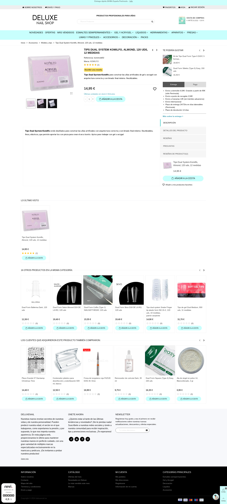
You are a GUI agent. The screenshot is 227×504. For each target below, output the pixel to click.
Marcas (71, 487)
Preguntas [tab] (168, 146)
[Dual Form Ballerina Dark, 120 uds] (35, 290)
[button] (200, 50)
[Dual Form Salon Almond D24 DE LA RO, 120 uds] (66, 290)
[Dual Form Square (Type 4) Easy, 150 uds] (160, 360)
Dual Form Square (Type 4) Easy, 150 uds (160, 379)
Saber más (25, 459)
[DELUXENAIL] (45, 19)
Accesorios (110, 37)
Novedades (36, 32)
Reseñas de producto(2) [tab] (175, 154)
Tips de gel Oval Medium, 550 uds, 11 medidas (189, 308)
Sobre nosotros (27, 477)
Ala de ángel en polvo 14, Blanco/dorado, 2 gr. (187, 379)
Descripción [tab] (169, 123)
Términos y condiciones (31, 487)
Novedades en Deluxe (77, 480)
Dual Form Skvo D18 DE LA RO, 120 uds (128, 308)
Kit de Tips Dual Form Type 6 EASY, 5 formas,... (189, 57)
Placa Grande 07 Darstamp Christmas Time (33, 379)
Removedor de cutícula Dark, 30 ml (128, 379)
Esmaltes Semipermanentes (93, 32)
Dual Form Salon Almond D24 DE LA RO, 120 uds (67, 308)
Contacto (24, 480)
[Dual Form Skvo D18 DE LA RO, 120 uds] (129, 290)
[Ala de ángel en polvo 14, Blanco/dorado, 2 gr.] (191, 360)
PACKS (144, 37)
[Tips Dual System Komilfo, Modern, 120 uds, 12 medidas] (157, 50)
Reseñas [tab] (167, 138)
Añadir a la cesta (184, 178)
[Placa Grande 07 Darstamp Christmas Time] (36, 360)
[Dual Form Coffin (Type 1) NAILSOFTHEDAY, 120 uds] (98, 290)
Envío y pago (26, 490)
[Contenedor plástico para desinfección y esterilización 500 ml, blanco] (67, 360)
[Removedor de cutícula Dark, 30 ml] (129, 360)
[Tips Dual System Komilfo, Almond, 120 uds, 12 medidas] (71, 93)
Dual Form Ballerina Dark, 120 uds (34, 308)
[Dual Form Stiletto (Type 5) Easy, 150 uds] (167, 71)
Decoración (129, 37)
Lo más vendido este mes (79, 483)
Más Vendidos (65, 32)
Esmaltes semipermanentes (174, 477)
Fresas (191, 32)
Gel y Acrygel (122, 32)
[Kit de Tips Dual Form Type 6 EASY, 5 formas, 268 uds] (167, 59)
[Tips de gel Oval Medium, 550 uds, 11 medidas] (191, 290)
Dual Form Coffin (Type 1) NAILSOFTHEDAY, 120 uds (95, 308)
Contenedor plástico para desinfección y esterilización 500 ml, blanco (66, 381)
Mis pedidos (120, 477)
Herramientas (158, 32)
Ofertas (50, 32)
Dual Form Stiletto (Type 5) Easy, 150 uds (188, 69)
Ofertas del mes (74, 477)
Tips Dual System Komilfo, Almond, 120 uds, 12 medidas (187, 163)
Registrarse (120, 483)
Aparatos (177, 32)
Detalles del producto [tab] (175, 130)
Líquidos (141, 32)
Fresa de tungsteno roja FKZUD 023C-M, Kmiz (97, 379)
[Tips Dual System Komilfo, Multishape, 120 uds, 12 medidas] (153, 50)
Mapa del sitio (26, 483)
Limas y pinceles (89, 37)
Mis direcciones (121, 480)
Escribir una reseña (93, 70)
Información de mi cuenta (126, 487)
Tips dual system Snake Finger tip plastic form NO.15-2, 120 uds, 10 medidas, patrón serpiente (159, 311)
